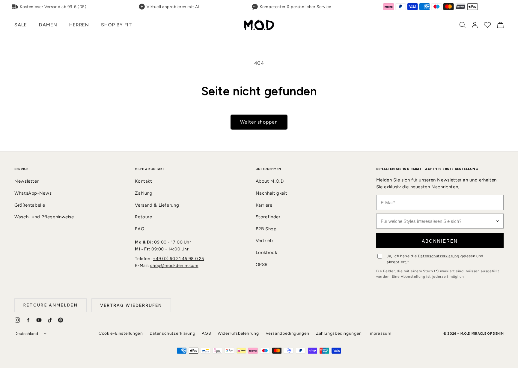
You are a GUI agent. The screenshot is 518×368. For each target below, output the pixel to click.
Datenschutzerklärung (439, 256)
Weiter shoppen (259, 122)
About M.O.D (270, 181)
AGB (206, 333)
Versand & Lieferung (157, 205)
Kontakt (143, 181)
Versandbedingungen (287, 333)
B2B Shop (266, 229)
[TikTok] (50, 320)
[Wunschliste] (487, 24)
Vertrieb (264, 240)
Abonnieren (440, 241)
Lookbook (266, 252)
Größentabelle (29, 205)
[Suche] (462, 25)
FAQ (139, 229)
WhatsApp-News (33, 193)
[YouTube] (39, 320)
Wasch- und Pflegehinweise (44, 217)
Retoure (143, 217)
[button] (20, 25)
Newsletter (26, 181)
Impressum (379, 333)
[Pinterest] (61, 320)
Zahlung (143, 193)
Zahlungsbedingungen (339, 333)
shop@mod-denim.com (174, 265)
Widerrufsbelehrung (238, 333)
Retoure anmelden (50, 305)
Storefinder (268, 217)
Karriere (264, 205)
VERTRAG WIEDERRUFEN (131, 305)
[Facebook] (28, 320)
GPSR (262, 264)
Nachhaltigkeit (271, 193)
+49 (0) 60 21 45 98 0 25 (178, 258)
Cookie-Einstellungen (121, 333)
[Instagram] (17, 320)
